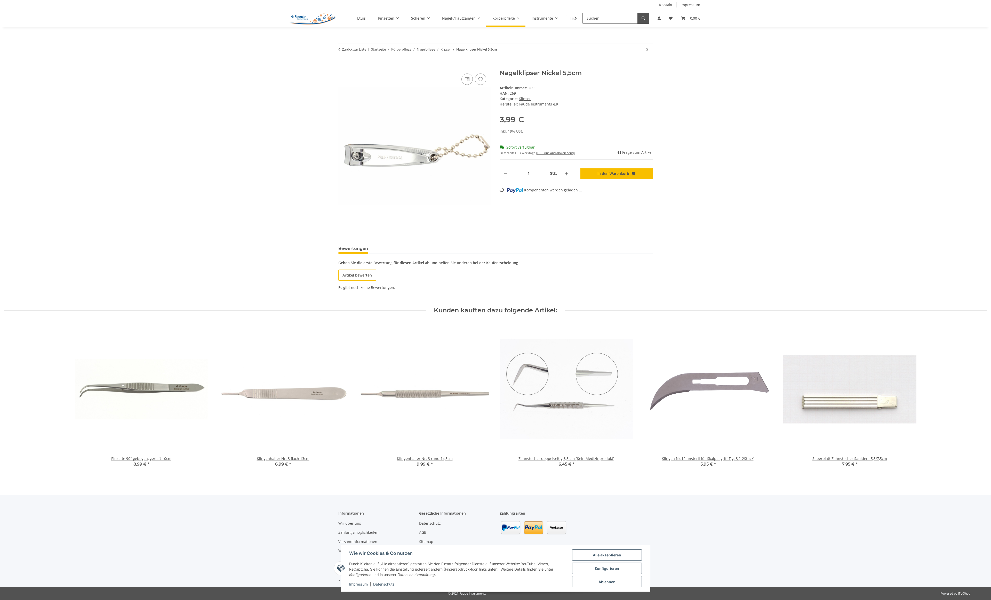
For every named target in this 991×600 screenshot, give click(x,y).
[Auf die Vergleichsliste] (467, 79)
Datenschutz (384, 584)
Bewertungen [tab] (353, 248)
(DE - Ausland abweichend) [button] (555, 153)
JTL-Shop (964, 593)
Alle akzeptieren (607, 555)
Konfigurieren (607, 568)
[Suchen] (643, 18)
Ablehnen (607, 582)
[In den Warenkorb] (342, 66)
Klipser (525, 98)
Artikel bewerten (357, 275)
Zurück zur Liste (354, 49)
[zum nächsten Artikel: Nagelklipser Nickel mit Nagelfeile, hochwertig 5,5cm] (647, 49)
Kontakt (665, 4)
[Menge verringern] (505, 173)
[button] (659, 18)
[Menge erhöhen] (566, 173)
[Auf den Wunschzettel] (480, 79)
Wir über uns (349, 523)
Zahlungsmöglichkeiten (358, 532)
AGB (422, 532)
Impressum (358, 584)
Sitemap (426, 541)
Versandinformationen (357, 541)
